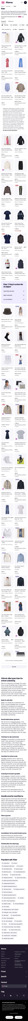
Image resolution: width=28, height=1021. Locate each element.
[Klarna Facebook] (4, 995)
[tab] (3, 21)
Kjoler (2, 702)
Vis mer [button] (14, 666)
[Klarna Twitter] (17, 995)
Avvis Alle (9, 1017)
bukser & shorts (15, 722)
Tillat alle (19, 1017)
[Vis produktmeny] (25, 9)
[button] (16, 42)
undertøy (6, 776)
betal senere (10, 811)
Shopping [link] (8, 6)
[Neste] (24, 25)
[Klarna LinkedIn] (11, 995)
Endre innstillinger (14, 1013)
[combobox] (22, 29)
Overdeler (3, 758)
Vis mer (25, 14)
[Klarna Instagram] (24, 995)
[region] (14, 1010)
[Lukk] (25, 1002)
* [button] (7, 53)
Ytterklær (3, 739)
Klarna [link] (2, 6)
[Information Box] (10, 29)
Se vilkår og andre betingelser (10, 130)
